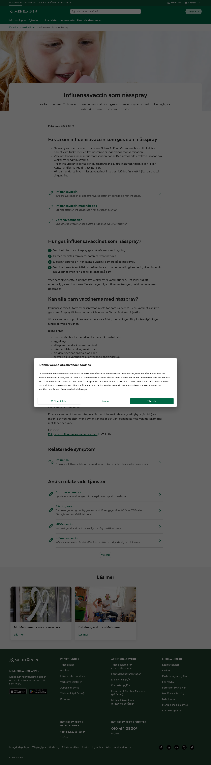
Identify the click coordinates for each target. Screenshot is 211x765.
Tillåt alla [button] (151, 401)
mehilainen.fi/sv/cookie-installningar (68, 389)
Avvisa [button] (105, 401)
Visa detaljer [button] (60, 401)
